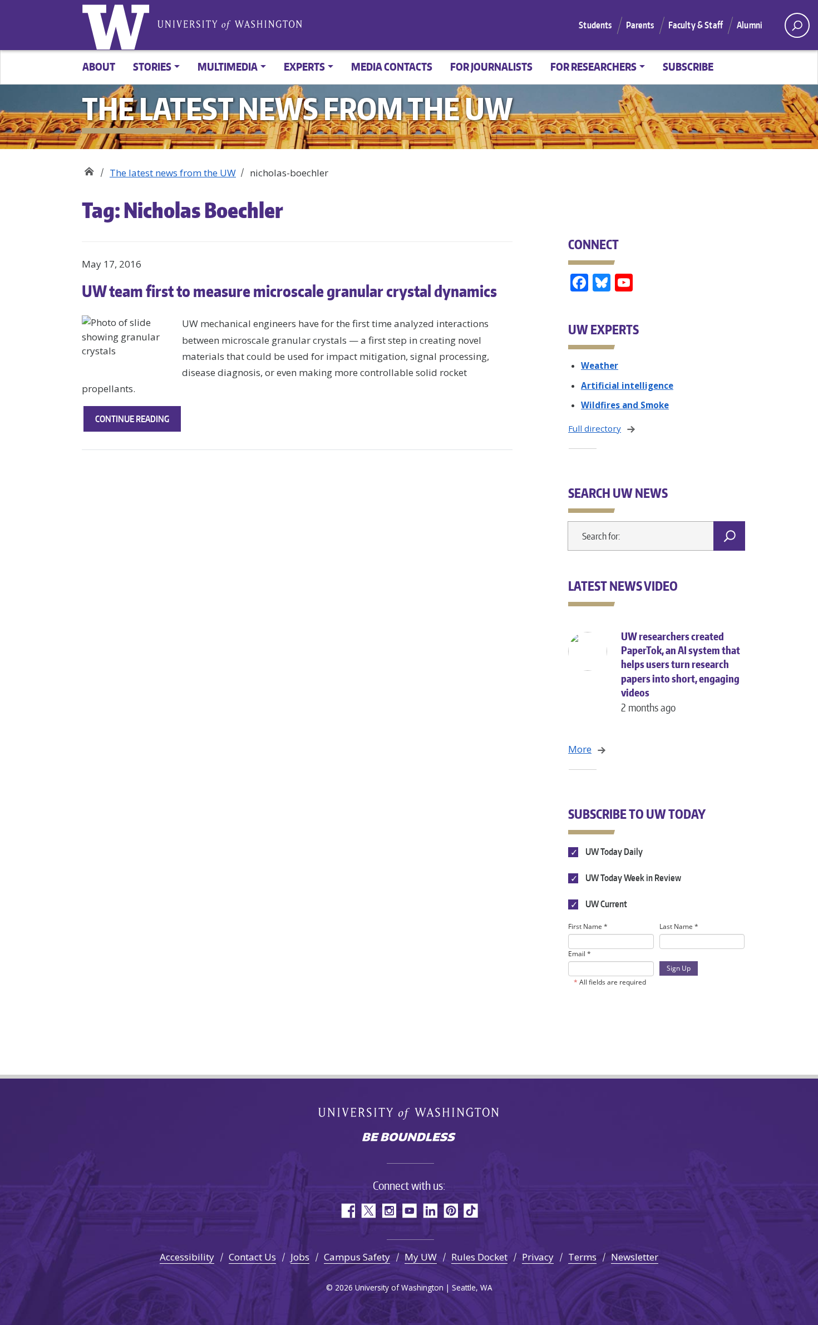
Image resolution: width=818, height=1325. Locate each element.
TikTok (471, 1210)
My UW (421, 1256)
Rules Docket (479, 1256)
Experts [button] (304, 66)
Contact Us (252, 1256)
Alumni (749, 25)
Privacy (538, 1256)
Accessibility (187, 1256)
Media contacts (391, 66)
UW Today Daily (613, 851)
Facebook (347, 1210)
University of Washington (118, 25)
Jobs (299, 1256)
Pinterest (450, 1210)
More (580, 749)
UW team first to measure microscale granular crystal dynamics (289, 291)
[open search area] (797, 25)
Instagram (388, 1210)
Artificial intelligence (627, 385)
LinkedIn (429, 1210)
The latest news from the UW (173, 172)
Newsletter (634, 1256)
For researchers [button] (593, 66)
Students (595, 25)
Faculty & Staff (695, 25)
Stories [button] (152, 66)
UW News (89, 168)
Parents (640, 25)
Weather (599, 365)
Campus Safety (357, 1256)
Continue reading (138, 422)
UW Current (605, 903)
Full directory (594, 428)
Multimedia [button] (228, 66)
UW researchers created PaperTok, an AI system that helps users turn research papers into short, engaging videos (680, 672)
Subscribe (688, 66)
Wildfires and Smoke (625, 405)
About (98, 66)
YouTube (409, 1210)
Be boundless (409, 1138)
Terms (582, 1256)
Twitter (368, 1210)
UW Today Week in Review (632, 877)
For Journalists (491, 66)
